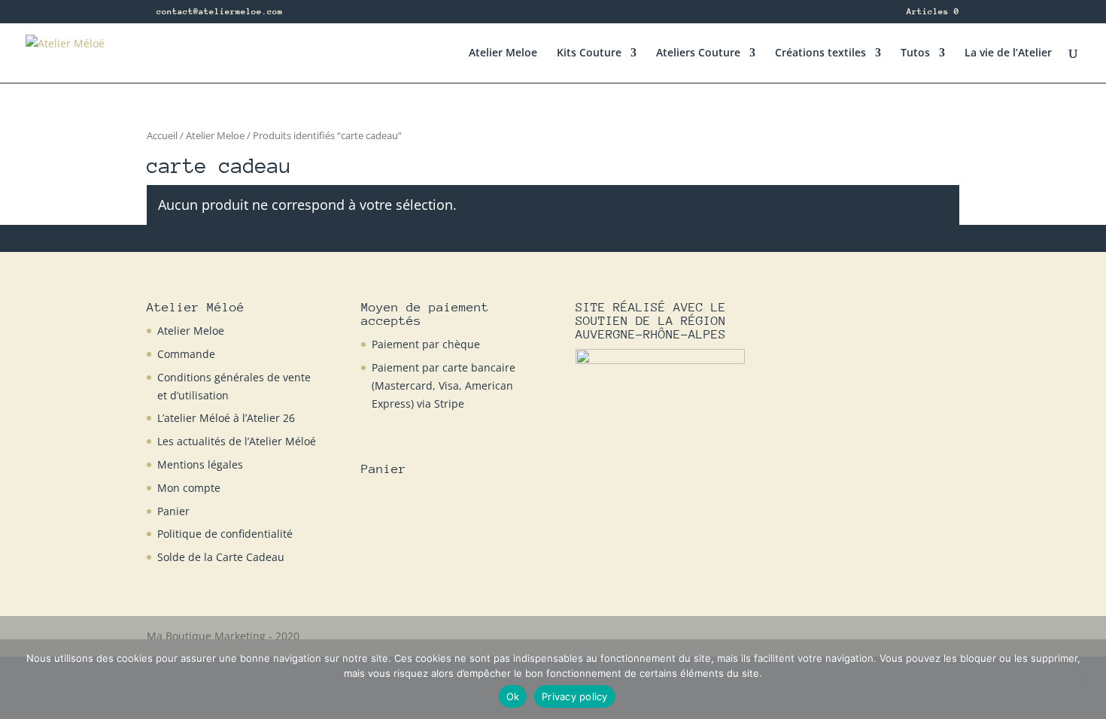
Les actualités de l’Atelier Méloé (236, 441)
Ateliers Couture (698, 53)
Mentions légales (200, 464)
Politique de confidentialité (225, 533)
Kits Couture (589, 53)
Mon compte (188, 488)
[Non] (1087, 679)
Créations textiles (820, 53)
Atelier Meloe (503, 53)
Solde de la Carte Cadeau (220, 557)
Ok (513, 696)
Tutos (915, 53)
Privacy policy (575, 696)
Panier (173, 511)
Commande (186, 354)
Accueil (162, 135)
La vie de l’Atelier (1008, 53)
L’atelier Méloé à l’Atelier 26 (226, 418)
